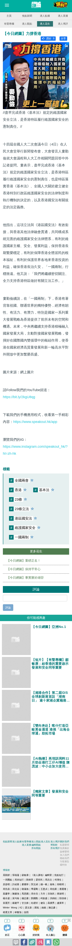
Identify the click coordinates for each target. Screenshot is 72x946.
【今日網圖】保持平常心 (24, 569)
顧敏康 (25, 875)
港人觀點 (27, 23)
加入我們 (64, 855)
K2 (21, 907)
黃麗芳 (6, 903)
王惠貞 (44, 889)
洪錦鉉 (53, 898)
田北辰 (15, 889)
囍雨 (26, 912)
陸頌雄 (62, 898)
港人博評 (63, 23)
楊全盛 (6, 898)
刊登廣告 (64, 861)
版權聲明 (64, 851)
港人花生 (45, 23)
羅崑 (36, 907)
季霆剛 (34, 889)
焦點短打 (59, 875)
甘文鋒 (25, 903)
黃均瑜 (15, 898)
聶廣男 (51, 903)
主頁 (9, 15)
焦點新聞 (27, 15)
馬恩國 (25, 893)
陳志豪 (52, 907)
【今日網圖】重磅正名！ (24, 560)
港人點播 (45, 15)
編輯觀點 (36, 845)
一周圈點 (7, 879)
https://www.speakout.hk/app (35, 422)
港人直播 (63, 15)
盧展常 (60, 903)
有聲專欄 (9, 23)
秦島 (52, 884)
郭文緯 (34, 884)
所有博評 (55, 848)
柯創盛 (44, 898)
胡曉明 (60, 884)
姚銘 (43, 907)
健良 (43, 903)
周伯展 (53, 889)
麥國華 (25, 884)
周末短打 (19, 879)
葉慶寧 (6, 893)
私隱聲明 (64, 845)
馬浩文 (48, 879)
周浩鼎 (6, 889)
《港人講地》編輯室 (41, 875)
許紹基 (15, 884)
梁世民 (39, 879)
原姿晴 (6, 884)
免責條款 (64, 848)
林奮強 (18, 912)
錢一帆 (44, 884)
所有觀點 (36, 848)
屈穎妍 (6, 875)
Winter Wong (10, 907)
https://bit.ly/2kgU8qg (19, 397)
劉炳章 (29, 879)
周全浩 (34, 893)
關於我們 (64, 841)
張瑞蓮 (15, 875)
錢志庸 (25, 898)
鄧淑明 (60, 893)
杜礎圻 (34, 903)
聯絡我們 (64, 858)
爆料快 (63, 864)
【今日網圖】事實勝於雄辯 (25, 577)
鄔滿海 (25, 889)
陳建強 (15, 893)
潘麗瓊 (62, 889)
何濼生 (58, 879)
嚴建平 (15, 903)
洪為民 (51, 893)
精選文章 (7, 912)
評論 (8, 607)
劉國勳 (34, 898)
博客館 (53, 845)
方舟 (43, 893)
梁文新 (28, 907)
